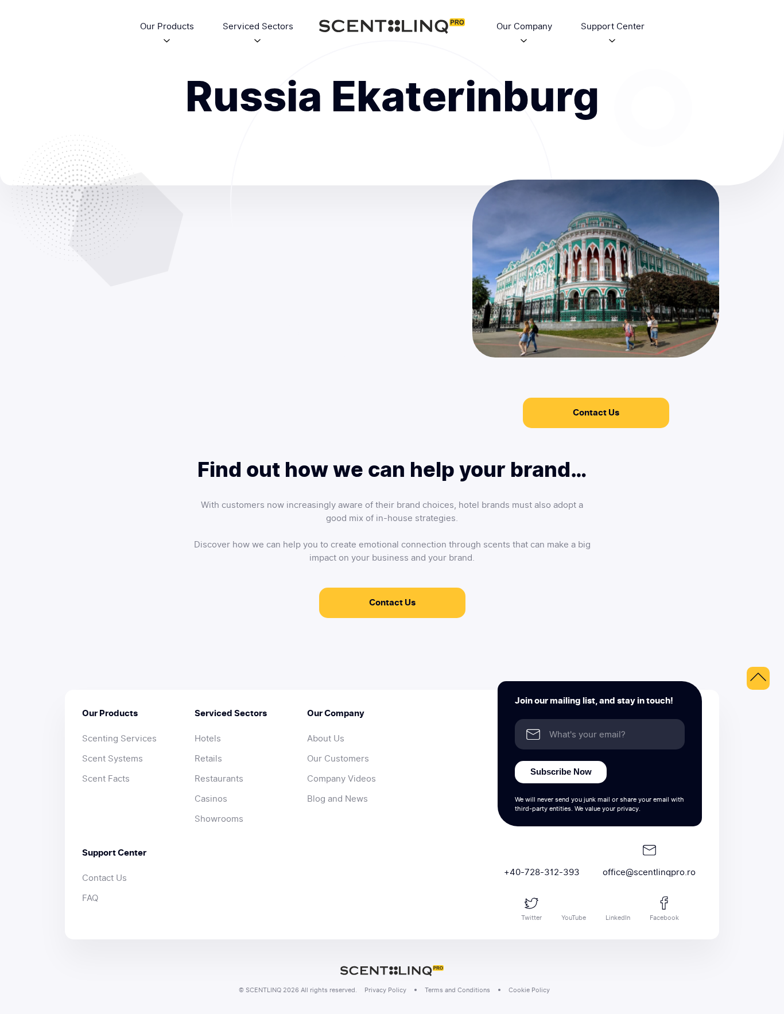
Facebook (664, 918)
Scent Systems (112, 758)
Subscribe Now (561, 771)
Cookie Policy (529, 990)
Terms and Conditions (457, 990)
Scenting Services (119, 738)
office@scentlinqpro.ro (649, 872)
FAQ (90, 898)
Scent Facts (106, 779)
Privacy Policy (385, 990)
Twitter (531, 918)
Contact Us (596, 412)
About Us (325, 738)
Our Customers (338, 758)
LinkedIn (618, 918)
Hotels (208, 738)
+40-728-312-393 (542, 872)
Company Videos (341, 779)
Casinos (211, 799)
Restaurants (219, 779)
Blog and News (337, 799)
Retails (208, 758)
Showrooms (219, 819)
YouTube (573, 918)
